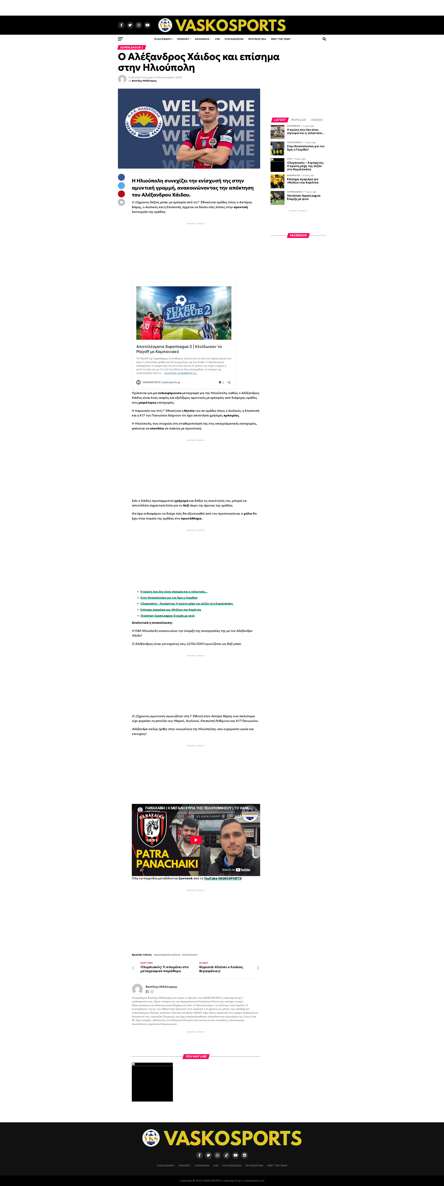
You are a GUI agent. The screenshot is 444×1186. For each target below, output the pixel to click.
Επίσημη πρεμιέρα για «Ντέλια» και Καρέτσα (170, 609)
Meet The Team (280, 39)
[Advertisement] (222, 8)
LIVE (217, 39)
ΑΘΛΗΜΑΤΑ (202, 39)
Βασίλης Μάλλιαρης (144, 80)
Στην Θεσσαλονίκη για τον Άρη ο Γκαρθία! (169, 597)
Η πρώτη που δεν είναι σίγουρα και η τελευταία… (173, 591)
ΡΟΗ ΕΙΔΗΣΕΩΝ (234, 39)
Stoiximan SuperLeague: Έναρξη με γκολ (167, 615)
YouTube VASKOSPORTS (222, 878)
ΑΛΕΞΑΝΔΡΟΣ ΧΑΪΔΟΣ (167, 955)
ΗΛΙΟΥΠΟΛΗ (190, 955)
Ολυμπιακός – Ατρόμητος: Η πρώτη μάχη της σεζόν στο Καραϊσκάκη (186, 603)
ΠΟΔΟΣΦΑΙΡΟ (163, 39)
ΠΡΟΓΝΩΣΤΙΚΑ (257, 39)
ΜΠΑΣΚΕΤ (183, 39)
